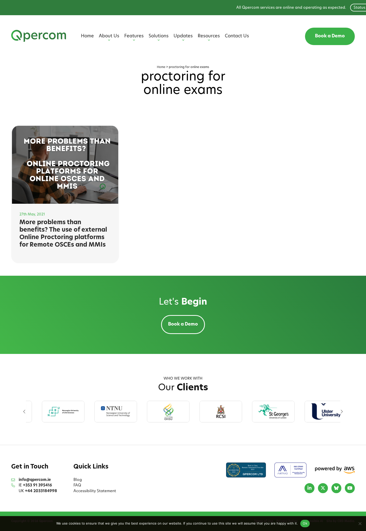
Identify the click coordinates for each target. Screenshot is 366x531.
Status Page (349, 8)
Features (134, 36)
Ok (305, 523)
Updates (183, 36)
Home (87, 36)
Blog (77, 480)
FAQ (77, 485)
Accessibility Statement (94, 491)
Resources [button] (209, 36)
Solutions (159, 36)
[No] (359, 523)
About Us (109, 36)
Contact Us (237, 36)
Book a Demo (330, 36)
